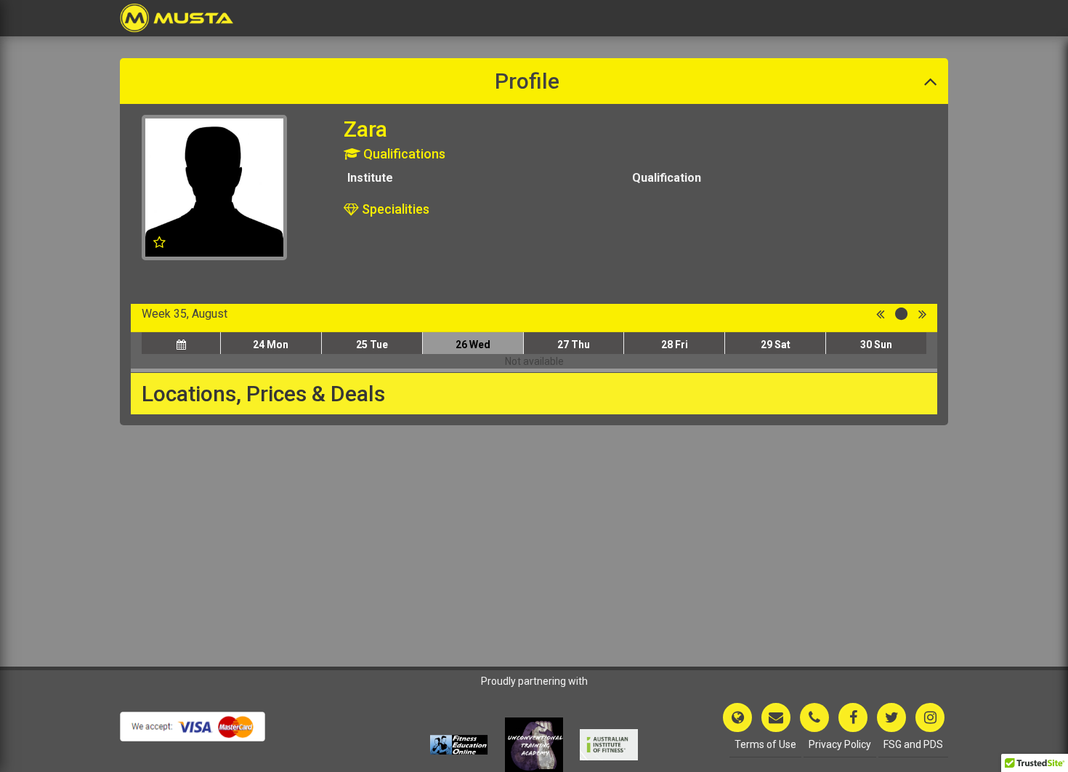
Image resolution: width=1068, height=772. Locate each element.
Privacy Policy (840, 744)
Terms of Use (765, 744)
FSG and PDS (913, 744)
